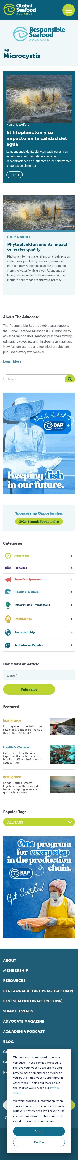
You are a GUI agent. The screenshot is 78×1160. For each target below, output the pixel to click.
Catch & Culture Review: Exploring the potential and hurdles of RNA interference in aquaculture (23, 758)
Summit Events (18, 1011)
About (9, 960)
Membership (15, 970)
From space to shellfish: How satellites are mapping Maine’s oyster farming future (22, 729)
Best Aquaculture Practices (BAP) (38, 991)
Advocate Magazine (23, 1021)
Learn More (12, 361)
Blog (8, 1042)
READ (15, 174)
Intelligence (12, 720)
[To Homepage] (19, 9)
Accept (39, 1131)
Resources (14, 980)
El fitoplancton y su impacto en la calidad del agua (36, 138)
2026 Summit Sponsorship (39, 521)
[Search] (70, 379)
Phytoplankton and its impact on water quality (37, 247)
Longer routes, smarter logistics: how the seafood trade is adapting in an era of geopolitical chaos (21, 787)
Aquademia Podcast (24, 1031)
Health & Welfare (16, 747)
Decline (39, 1142)
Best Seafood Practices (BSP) (33, 1001)
